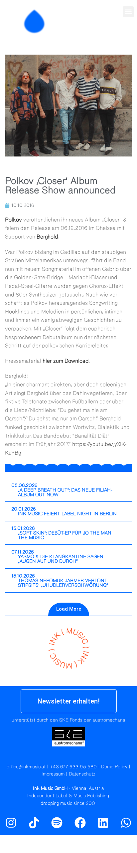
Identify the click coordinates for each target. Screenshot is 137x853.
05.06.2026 (24, 485)
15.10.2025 (23, 576)
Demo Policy (114, 766)
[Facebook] (80, 823)
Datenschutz (82, 774)
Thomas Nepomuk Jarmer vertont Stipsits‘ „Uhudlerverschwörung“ (63, 583)
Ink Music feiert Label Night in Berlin (67, 513)
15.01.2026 (23, 528)
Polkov (13, 219)
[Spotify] (128, 35)
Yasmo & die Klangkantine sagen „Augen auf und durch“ (60, 559)
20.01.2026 (23, 509)
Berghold (47, 236)
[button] (128, 11)
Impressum (53, 774)
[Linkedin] (103, 823)
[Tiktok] (34, 823)
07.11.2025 (22, 552)
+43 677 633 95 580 (73, 766)
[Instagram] (113, 35)
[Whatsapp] (126, 823)
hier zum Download (66, 361)
